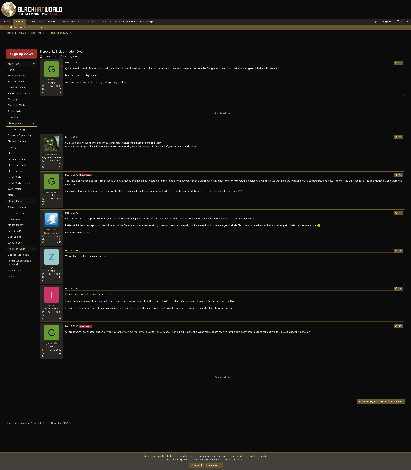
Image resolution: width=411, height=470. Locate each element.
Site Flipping (14, 236)
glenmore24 (50, 56)
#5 (400, 250)
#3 (400, 175)
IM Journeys (14, 219)
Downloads (14, 117)
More (10, 195)
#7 (400, 326)
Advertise (52, 21)
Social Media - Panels (19, 183)
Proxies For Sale (17, 159)
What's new (69, 21)
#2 (400, 137)
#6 (400, 288)
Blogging (13, 99)
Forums (19, 21)
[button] (79, 22)
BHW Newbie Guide (19, 93)
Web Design (15, 189)
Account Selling (16, 129)
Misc (10, 153)
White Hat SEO (16, 87)
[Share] (396, 63)
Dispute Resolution (18, 254)
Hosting (12, 147)
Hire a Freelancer (17, 213)
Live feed (6, 27)
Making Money (16, 225)
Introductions (15, 270)
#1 (400, 62)
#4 (400, 212)
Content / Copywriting (20, 135)
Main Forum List (16, 75)
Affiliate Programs (18, 207)
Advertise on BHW (222, 113)
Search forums (36, 27)
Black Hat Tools (16, 105)
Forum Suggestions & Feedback (19, 262)
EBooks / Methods (18, 141)
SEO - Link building (18, 165)
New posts (20, 27)
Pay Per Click (15, 231)
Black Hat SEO (16, 81)
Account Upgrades (125, 21)
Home (7, 21)
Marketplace (36, 21)
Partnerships (147, 21)
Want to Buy (15, 242)
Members (102, 21)
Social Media (15, 111)
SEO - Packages (16, 171)
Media (86, 21)
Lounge (12, 276)
